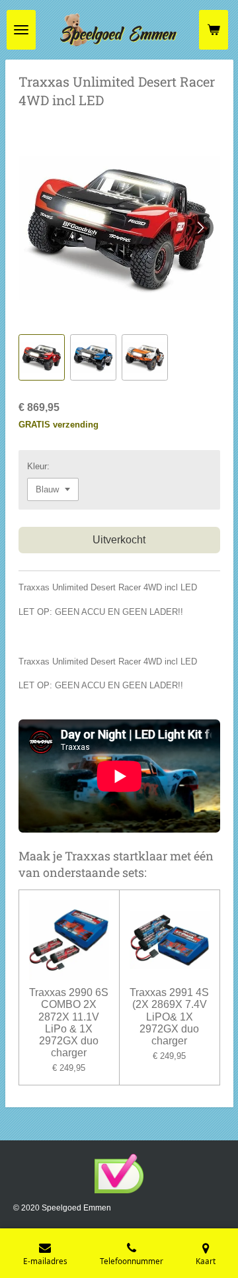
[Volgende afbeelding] (200, 227)
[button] (42, 357)
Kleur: (38, 466)
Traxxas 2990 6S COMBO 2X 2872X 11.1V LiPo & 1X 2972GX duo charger (68, 1022)
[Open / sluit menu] (21, 30)
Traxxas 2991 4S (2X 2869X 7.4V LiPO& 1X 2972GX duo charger (169, 1016)
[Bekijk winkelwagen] (213, 30)
